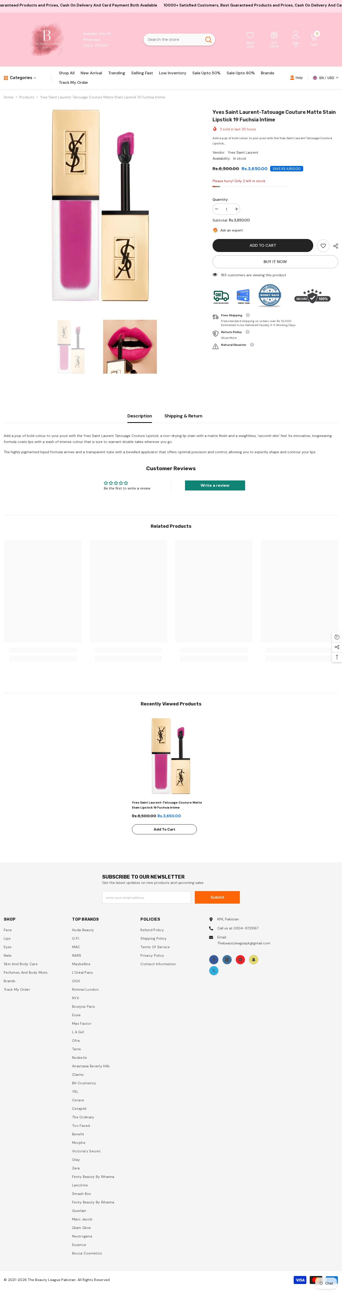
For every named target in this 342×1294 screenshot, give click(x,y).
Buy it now (275, 261)
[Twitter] (214, 970)
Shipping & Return (183, 416)
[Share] (333, 246)
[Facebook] (214, 959)
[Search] (179, 40)
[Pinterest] (240, 959)
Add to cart (263, 245)
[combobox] (172, 40)
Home (9, 97)
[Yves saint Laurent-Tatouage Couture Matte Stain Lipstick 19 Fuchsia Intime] (171, 756)
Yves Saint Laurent (243, 152)
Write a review (215, 485)
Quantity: (220, 199)
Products (26, 97)
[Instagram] (227, 959)
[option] (101, 205)
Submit (217, 897)
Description (139, 416)
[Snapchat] (253, 959)
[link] (274, 39)
